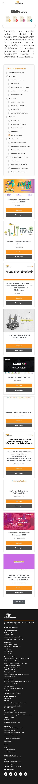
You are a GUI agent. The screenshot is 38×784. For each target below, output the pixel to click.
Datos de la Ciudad (10, 711)
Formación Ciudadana (11, 657)
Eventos (6, 744)
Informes (7, 726)
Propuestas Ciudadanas (12, 738)
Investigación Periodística (12, 706)
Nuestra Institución (10, 630)
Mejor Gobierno (9, 680)
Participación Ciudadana (12, 668)
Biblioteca (7, 741)
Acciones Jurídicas (10, 696)
